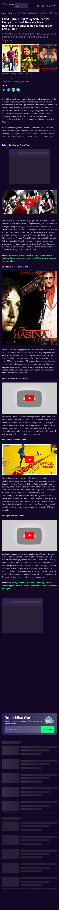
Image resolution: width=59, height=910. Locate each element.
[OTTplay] (8, 6)
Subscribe (47, 729)
